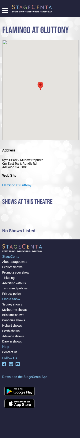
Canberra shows (13, 320)
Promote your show (15, 272)
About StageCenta (15, 262)
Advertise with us (14, 283)
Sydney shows (12, 304)
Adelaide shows (13, 336)
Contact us (9, 352)
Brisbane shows (13, 315)
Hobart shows (12, 325)
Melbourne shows (14, 309)
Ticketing (8, 278)
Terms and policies (15, 288)
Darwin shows (12, 341)
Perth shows (11, 331)
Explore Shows (12, 267)
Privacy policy (11, 293)
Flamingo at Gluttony (16, 185)
